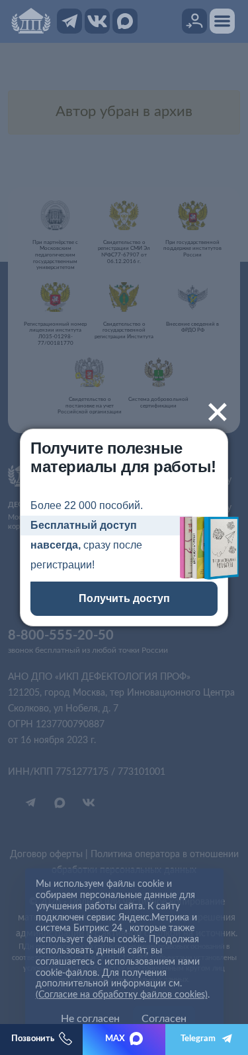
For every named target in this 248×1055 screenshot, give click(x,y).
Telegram (198, 1039)
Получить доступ (124, 598)
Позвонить (32, 1039)
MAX (115, 1039)
